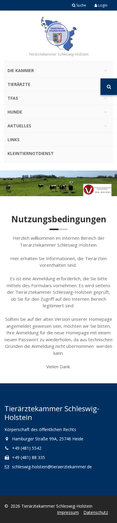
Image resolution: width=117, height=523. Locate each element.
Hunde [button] (15, 112)
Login (102, 5)
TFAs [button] (13, 98)
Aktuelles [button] (19, 126)
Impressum (68, 512)
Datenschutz (95, 512)
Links (14, 139)
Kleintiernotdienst (31, 153)
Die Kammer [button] (21, 70)
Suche (80, 5)
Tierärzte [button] (19, 84)
